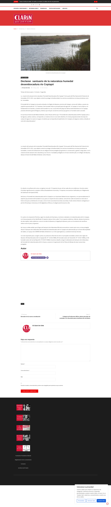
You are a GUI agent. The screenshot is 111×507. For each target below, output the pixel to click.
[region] (91, 494)
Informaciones (33, 8)
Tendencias (43, 8)
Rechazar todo (91, 500)
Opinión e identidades (20, 8)
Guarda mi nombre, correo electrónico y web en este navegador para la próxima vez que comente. (42, 385)
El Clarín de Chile (26, 87)
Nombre (23, 364)
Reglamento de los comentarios (23, 459)
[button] (95, 1)
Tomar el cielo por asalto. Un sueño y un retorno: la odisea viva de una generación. (39, 1)
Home (15, 29)
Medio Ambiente (31, 29)
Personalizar (81, 500)
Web (22, 377)
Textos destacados (54, 8)
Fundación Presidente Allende (23, 455)
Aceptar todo (101, 500)
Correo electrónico (25, 370)
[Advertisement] (55, 134)
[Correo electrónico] (47, 257)
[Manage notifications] (107, 503)
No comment (45, 87)
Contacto (23, 464)
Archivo (64, 8)
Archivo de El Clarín (23, 468)
